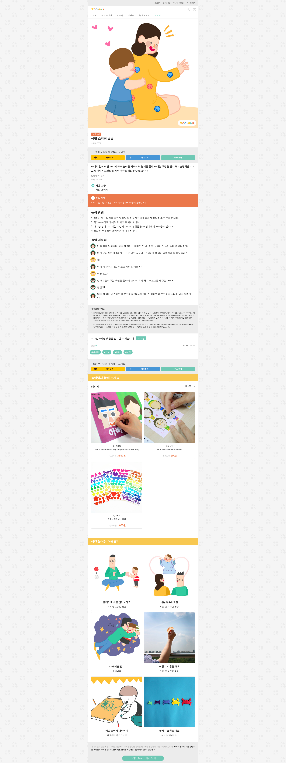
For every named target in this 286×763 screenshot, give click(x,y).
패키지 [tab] (93, 15)
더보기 (188, 386)
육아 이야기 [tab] (144, 15)
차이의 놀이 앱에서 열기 (143, 758)
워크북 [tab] (120, 15)
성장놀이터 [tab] (106, 15)
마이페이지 (191, 3)
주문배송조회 (178, 3)
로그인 (157, 3)
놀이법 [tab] (157, 15)
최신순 (192, 345)
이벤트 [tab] (131, 15)
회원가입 (166, 3)
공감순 (185, 345)
